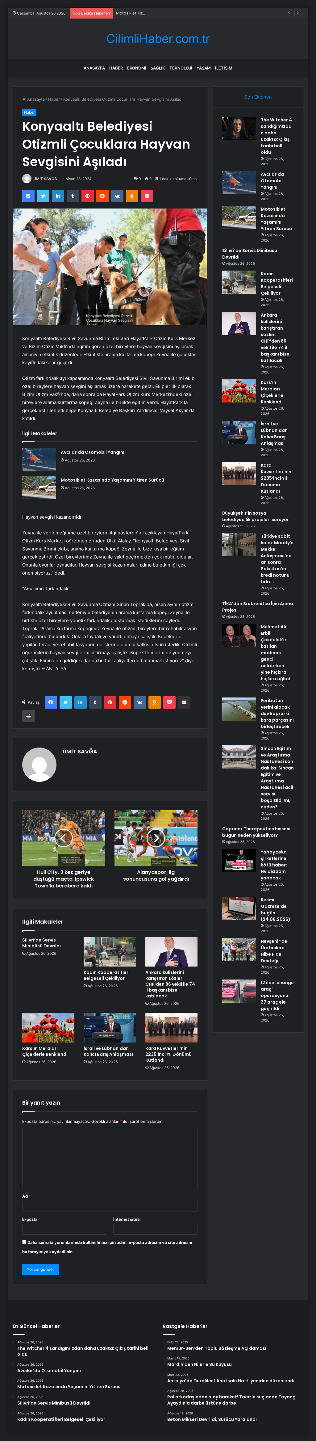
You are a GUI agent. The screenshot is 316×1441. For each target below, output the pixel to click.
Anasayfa (94, 67)
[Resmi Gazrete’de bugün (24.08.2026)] (239, 908)
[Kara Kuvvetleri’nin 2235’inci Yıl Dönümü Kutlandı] (171, 1028)
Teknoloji (180, 67)
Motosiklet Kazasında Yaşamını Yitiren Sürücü (159, 13)
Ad (26, 1196)
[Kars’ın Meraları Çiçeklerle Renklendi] (48, 1028)
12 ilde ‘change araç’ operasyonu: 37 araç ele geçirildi (277, 996)
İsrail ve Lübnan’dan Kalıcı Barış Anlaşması (108, 1051)
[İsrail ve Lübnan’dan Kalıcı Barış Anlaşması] (110, 1028)
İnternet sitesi (127, 1219)
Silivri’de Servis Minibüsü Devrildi (41, 943)
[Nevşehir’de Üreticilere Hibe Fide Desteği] (239, 949)
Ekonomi (136, 67)
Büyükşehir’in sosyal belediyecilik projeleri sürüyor (255, 516)
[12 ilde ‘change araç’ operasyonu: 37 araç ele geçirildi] (239, 991)
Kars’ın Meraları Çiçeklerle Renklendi (45, 1051)
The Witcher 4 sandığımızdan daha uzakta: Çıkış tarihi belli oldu (276, 136)
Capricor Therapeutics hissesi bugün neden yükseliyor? (256, 832)
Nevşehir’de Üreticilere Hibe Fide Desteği (274, 951)
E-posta (31, 1219)
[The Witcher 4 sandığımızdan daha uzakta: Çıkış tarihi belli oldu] (239, 128)
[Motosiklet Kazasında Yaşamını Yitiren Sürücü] (39, 487)
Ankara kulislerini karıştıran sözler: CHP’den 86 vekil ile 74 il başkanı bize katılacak (170, 984)
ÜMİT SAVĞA (45, 178)
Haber (116, 67)
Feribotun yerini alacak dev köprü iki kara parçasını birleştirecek (277, 713)
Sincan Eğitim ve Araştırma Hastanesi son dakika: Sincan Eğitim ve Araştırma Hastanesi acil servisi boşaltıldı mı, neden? (277, 777)
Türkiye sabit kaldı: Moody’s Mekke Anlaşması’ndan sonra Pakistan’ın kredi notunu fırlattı (277, 559)
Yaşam (204, 67)
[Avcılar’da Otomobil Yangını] (39, 459)
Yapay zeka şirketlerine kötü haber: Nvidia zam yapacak (274, 865)
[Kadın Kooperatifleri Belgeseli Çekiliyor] (110, 952)
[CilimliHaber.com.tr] (158, 38)
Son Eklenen (258, 97)
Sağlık (158, 67)
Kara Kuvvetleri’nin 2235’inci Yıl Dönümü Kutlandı (168, 1054)
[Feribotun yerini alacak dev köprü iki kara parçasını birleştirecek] (239, 709)
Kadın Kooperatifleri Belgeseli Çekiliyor (107, 975)
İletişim (223, 67)
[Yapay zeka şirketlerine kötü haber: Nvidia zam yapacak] (239, 860)
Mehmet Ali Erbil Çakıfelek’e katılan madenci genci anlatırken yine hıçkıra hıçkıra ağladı (276, 653)
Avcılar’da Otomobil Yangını (92, 452)
